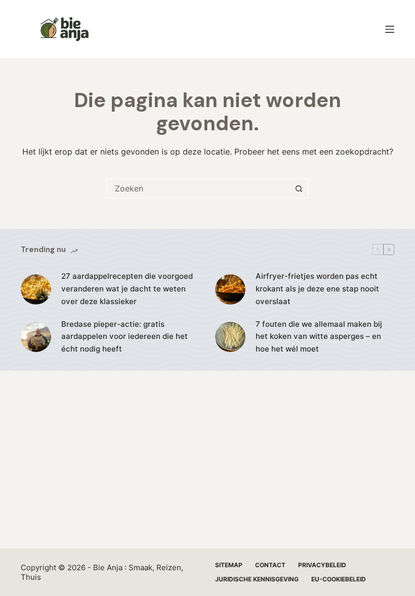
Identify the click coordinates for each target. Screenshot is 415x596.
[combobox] (198, 188)
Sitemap (228, 565)
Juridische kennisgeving (257, 579)
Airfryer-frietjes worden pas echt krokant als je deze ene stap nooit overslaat (317, 288)
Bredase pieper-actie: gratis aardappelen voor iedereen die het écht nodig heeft (124, 336)
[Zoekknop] (298, 188)
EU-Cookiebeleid (338, 579)
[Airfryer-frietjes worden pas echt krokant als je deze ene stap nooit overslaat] (230, 289)
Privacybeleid (322, 565)
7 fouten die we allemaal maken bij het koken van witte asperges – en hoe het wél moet (319, 336)
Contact (270, 565)
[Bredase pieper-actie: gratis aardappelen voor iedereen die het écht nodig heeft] (36, 337)
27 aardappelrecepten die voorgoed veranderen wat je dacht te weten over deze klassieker (127, 288)
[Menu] (389, 29)
